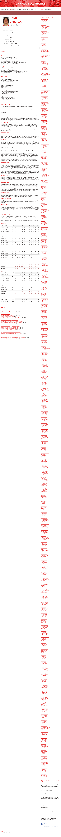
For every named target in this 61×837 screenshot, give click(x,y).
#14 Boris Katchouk (44, 354)
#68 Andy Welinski (44, 751)
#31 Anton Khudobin (44, 366)
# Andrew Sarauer (44, 628)
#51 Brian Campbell (44, 111)
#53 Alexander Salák (44, 623)
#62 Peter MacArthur (44, 429)
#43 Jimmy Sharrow (44, 649)
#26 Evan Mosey (43, 495)
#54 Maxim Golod (44, 258)
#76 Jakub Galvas (44, 242)
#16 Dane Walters (44, 742)
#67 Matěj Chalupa (44, 128)
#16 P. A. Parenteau (44, 546)
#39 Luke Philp (43, 565)
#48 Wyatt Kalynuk (44, 351)
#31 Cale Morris (43, 490)
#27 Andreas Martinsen (45, 451)
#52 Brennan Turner (44, 722)
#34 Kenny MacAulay (44, 430)
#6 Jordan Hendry (44, 295)
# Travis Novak (43, 522)
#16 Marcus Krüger (44, 378)
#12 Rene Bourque (44, 78)
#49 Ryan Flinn (43, 216)
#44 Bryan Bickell (44, 56)
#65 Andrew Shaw (44, 650)
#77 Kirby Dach (43, 152)
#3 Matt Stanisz (43, 681)
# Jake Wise (43, 764)
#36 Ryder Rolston (44, 604)
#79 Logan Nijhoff (44, 512)
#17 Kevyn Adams (44, 21)
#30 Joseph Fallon (44, 204)
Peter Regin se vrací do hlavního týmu (7, 323)
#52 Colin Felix (43, 207)
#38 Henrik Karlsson (44, 353)
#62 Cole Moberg (44, 485)
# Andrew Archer (44, 31)
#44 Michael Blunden (44, 63)
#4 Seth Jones (43, 343)
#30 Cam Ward (43, 744)
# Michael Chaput (44, 129)
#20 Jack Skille (43, 661)
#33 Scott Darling (44, 163)
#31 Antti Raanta (43, 581)
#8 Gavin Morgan (44, 488)
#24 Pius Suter (43, 696)
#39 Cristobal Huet (44, 317)
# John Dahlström (44, 156)
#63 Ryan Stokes (44, 690)
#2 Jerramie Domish (44, 182)
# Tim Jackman (43, 320)
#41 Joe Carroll (43, 124)
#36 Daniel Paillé (43, 539)
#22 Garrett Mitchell (44, 480)
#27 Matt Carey (43, 115)
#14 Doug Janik (43, 323)
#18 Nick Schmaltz (44, 634)
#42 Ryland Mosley (44, 497)
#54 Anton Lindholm (44, 420)
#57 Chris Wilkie (43, 757)
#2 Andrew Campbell (44, 110)
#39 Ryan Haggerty (44, 276)
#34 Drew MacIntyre (44, 433)
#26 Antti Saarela (44, 619)
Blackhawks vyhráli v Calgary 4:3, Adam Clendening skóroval (11, 321)
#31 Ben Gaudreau (44, 247)
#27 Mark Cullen (43, 147)
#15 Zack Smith (43, 667)
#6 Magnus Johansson (44, 329)
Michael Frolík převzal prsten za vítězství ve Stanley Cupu (11, 333)
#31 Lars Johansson (44, 328)
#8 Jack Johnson (44, 332)
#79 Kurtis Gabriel (44, 239)
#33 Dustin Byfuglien (44, 106)
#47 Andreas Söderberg (45, 670)
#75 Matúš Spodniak (44, 676)
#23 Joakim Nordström (45, 520)
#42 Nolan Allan (43, 25)
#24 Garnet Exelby (44, 200)
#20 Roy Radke (43, 586)
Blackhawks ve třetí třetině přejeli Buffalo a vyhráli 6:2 (10, 326)
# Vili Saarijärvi (43, 620)
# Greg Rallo (43, 587)
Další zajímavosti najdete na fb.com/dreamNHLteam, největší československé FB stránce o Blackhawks (50, 825)
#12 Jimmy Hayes (44, 288)
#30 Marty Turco (43, 721)
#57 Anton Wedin (44, 747)
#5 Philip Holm (43, 311)
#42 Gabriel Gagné (44, 240)
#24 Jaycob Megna (44, 476)
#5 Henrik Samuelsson (44, 626)
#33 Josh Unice (43, 724)
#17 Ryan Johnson (44, 336)
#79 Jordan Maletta (44, 438)
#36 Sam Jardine (44, 325)
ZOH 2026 (28, 9)
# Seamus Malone (44, 439)
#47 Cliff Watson (43, 745)
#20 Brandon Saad (44, 616)
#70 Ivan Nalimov (44, 506)
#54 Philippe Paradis (44, 545)
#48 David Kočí (43, 372)
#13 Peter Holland (44, 310)
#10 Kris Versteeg (44, 733)
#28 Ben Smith (43, 664)
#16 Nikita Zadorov (44, 771)
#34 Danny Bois (43, 66)
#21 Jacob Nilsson (44, 515)
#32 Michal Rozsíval (44, 609)
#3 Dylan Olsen (43, 533)
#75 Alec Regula (43, 595)
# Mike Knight (43, 370)
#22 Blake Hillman (44, 301)
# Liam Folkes (43, 219)
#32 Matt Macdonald (44, 431)
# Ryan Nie (42, 508)
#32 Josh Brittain (44, 88)
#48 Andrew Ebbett (44, 189)
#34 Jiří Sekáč (43, 645)
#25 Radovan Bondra (44, 69)
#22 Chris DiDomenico (44, 180)
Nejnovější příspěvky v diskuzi (50, 781)
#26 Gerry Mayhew (44, 459)
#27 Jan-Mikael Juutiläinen (45, 348)
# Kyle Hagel (43, 275)
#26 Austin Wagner (44, 739)
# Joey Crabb (43, 142)
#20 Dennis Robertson (44, 602)
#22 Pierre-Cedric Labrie (45, 390)
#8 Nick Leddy (43, 408)
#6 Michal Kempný (44, 360)
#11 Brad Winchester (44, 760)
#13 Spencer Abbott (44, 19)
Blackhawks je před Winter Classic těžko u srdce (9, 318)
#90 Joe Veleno (43, 730)
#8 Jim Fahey (43, 203)
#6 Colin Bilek (43, 57)
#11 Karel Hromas (44, 316)
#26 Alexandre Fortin (44, 227)
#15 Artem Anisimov (44, 27)
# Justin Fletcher (44, 211)
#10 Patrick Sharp (44, 647)
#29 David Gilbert (44, 250)
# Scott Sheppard (44, 653)
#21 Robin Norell (43, 521)
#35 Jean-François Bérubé (45, 55)
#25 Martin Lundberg (44, 424)
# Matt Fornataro (44, 223)
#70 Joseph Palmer (44, 542)
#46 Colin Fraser (43, 233)
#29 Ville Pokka (43, 572)
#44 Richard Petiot (44, 559)
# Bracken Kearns (44, 355)
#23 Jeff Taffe (43, 700)
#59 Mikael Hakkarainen (45, 277)
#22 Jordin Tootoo (44, 716)
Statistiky (10, 48)
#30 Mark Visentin (44, 734)
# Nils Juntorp (43, 346)
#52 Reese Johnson (44, 335)
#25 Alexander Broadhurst (45, 90)
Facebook (24, 9)
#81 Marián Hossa (44, 313)
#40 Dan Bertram (44, 54)
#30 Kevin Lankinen (44, 400)
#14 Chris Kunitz (43, 384)
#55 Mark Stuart (43, 693)
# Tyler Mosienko (44, 496)
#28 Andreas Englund (44, 194)
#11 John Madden (44, 435)
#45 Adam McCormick (44, 465)
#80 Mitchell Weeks (44, 748)
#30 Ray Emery (43, 193)
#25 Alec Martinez (44, 450)
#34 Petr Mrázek (43, 502)
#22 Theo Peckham (44, 548)
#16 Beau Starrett (44, 684)
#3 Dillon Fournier (44, 230)
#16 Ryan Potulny (44, 573)
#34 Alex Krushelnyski (44, 379)
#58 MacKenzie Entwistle (45, 195)
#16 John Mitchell (44, 483)
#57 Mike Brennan (44, 82)
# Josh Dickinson (44, 179)
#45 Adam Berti (43, 52)
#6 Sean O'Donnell (44, 525)
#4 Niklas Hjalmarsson (44, 304)
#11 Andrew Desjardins (45, 175)
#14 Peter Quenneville (45, 579)
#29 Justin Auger (44, 35)
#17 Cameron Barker (44, 40)
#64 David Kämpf (44, 352)
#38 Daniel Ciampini (44, 134)
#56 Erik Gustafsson (44, 271)
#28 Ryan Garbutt (44, 243)
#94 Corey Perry (43, 556)
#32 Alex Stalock (43, 680)
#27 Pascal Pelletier (44, 550)
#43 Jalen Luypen (44, 425)
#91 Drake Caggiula (44, 108)
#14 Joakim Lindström (44, 421)
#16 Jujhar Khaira (44, 365)
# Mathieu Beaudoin (44, 50)
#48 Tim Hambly (43, 280)
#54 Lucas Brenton (44, 86)
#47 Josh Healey (43, 290)
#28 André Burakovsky (45, 103)
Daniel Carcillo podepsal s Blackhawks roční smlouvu (10, 328)
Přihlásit (42, 9)
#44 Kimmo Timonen (44, 709)
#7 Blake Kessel (43, 363)
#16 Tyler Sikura (43, 657)
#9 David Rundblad (44, 610)
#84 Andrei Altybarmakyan (45, 26)
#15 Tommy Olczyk (44, 528)
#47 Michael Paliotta (44, 540)
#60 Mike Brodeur (44, 92)
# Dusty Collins (43, 138)
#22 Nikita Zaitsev (44, 774)
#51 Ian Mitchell (43, 482)
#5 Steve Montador (44, 486)
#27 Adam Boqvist (44, 72)
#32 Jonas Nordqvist (44, 519)
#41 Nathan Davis (44, 167)
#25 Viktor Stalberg (44, 679)
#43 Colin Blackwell (44, 62)
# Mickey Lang (43, 396)
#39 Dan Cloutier (43, 136)
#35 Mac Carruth (43, 126)
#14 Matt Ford (43, 222)
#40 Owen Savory (44, 631)
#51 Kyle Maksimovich (44, 437)
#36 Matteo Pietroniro (44, 566)
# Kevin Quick (43, 580)
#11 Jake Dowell (43, 183)
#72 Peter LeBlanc (44, 407)
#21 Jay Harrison (44, 283)
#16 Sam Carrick (43, 122)
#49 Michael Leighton (44, 414)
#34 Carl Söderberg (44, 672)
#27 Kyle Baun (43, 46)
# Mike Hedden (43, 292)
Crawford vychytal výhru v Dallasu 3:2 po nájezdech (10, 327)
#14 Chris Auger (43, 34)
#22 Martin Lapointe (44, 401)
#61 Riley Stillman (44, 687)
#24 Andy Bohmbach (44, 64)
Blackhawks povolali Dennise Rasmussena (8, 315)
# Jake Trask (43, 718)
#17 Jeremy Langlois (44, 399)
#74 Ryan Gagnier (44, 241)
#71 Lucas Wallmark (44, 741)
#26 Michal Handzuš (44, 281)
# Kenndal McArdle (44, 461)
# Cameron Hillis (43, 300)
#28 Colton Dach (43, 151)
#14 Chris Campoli (44, 112)
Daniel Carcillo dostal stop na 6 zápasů (7, 316)
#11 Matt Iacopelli (44, 319)
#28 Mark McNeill (44, 474)
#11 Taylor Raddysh (44, 584)
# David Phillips (43, 561)
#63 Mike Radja (43, 585)
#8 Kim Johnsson (44, 338)
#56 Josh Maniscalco (44, 441)
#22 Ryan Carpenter (44, 121)
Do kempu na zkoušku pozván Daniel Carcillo (8, 329)
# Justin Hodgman (44, 306)
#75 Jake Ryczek (44, 615)
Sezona (29, 48)
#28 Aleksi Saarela (44, 617)
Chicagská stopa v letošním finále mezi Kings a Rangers (10, 332)
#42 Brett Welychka (44, 753)
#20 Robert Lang (43, 397)
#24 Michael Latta (44, 402)
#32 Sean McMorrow (44, 473)
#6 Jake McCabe (43, 462)
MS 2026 (32, 9)
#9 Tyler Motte (43, 498)
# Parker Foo (43, 221)
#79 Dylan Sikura (43, 656)
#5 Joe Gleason (43, 254)
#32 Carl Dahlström (44, 155)
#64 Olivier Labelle (44, 389)
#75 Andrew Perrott (44, 555)
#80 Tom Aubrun (43, 33)
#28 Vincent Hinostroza (45, 302)
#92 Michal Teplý (43, 704)
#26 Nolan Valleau (44, 726)
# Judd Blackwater (44, 61)
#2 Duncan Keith (43, 357)
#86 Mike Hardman (44, 282)
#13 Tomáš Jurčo (44, 347)
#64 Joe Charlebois (44, 130)
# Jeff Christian (43, 132)
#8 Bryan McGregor (44, 468)
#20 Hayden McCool (44, 464)
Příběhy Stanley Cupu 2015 (5, 314)
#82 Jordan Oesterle (44, 527)
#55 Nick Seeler (43, 643)
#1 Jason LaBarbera (44, 388)
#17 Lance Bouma (44, 76)
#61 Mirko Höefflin (44, 307)
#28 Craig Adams (44, 20)
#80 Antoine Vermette (44, 732)
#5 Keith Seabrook (44, 641)
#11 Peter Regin (43, 593)
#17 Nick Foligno (43, 218)
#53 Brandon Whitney (44, 754)
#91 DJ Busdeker (44, 105)
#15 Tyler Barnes (44, 42)
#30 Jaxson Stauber (44, 685)
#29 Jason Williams (44, 758)
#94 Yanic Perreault (44, 554)
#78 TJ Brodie (43, 93)
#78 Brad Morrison (44, 491)
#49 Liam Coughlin (44, 141)
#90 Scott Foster (44, 229)
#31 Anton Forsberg (44, 224)
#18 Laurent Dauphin (44, 164)
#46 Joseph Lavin (44, 403)
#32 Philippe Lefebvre (44, 411)
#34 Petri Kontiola (44, 375)
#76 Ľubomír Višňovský (45, 736)
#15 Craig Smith (43, 666)
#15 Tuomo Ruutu (44, 613)
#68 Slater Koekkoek (44, 373)
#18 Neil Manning (44, 443)
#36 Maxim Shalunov (44, 646)
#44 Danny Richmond (44, 601)
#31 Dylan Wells (43, 752)
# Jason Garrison (44, 245)
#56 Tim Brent (43, 85)
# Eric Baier (43, 38)
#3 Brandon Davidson (44, 165)
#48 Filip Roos (43, 605)
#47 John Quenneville (44, 578)
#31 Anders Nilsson (44, 514)
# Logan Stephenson (44, 686)
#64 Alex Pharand (44, 560)
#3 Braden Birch (43, 58)
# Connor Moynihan (44, 501)
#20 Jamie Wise (43, 765)
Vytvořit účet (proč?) (47, 9)
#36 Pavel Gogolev (44, 257)
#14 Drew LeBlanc (44, 406)
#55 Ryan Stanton (44, 682)
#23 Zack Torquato (44, 717)
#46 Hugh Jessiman (44, 326)
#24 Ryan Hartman (44, 284)
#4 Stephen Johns (44, 330)
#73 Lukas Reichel (44, 596)
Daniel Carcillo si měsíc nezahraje (6, 324)
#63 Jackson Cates (44, 127)
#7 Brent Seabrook (44, 640)
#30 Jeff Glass (43, 253)
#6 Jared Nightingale (44, 510)
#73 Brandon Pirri (44, 569)
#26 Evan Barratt (43, 43)
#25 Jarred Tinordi (44, 710)
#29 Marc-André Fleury (45, 213)
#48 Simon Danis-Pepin (45, 159)
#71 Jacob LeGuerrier (44, 412)
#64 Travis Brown (44, 100)
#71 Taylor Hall (43, 278)
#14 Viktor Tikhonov (44, 708)
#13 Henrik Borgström (44, 73)
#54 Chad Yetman (44, 768)
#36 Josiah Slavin (44, 663)
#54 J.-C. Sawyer (43, 632)
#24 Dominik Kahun (44, 349)
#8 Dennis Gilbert (44, 251)
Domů (2, 9)
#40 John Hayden (44, 287)
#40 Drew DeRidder (44, 174)
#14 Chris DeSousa (44, 176)
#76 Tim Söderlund (44, 673)
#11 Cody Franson (44, 231)
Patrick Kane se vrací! (44, 782)
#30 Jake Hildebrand (44, 299)
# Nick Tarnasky (43, 703)
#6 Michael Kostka (44, 377)
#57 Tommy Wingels (44, 762)
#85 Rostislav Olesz (44, 530)
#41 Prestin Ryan (44, 614)
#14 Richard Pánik (44, 544)
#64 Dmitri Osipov (44, 534)
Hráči (11, 9)
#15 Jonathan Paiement (45, 538)
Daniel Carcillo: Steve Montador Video (7, 338)
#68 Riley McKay (43, 470)
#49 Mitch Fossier (44, 228)
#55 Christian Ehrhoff (44, 191)
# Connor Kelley (43, 359)
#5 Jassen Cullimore (44, 149)
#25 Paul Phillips (43, 563)
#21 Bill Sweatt (43, 699)
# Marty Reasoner (44, 592)
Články (4, 9)
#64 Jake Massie (44, 454)
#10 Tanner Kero (43, 361)
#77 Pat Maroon (43, 447)
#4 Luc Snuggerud (44, 669)
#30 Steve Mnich (43, 484)
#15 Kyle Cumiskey (44, 150)
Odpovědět (58, 784)
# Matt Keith (43, 358)
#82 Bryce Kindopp (44, 367)
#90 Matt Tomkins (44, 715)
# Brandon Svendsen (44, 698)
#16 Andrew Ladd (44, 391)
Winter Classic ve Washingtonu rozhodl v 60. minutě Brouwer (11, 317)
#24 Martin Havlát (44, 286)
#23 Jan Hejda (43, 293)
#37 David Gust (43, 270)
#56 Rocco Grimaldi (44, 268)
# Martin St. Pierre (44, 678)
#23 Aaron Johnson (44, 331)
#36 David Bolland (44, 67)
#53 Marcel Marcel (44, 444)
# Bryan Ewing (43, 199)
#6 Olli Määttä (43, 427)
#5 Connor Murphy (44, 504)
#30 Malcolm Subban (44, 694)
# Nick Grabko (43, 262)
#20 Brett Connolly (44, 140)
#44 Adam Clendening (44, 135)
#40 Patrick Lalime (44, 394)
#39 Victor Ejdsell (44, 192)
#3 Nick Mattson (43, 455)
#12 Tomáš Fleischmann (45, 210)
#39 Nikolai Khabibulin (44, 364)
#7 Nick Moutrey (43, 500)
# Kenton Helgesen (44, 294)
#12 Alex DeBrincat (44, 169)
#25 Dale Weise (43, 750)
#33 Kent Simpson (44, 658)
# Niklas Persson (44, 557)
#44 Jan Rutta (43, 611)
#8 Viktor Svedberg (44, 697)
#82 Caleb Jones (44, 341)
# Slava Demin (43, 173)
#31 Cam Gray (43, 264)
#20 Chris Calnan (43, 109)
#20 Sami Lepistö (44, 417)
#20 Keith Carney (44, 120)
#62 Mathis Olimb (44, 531)
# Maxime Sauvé (43, 629)
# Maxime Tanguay (44, 702)
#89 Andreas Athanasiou (45, 32)
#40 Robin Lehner (44, 413)
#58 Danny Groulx (44, 269)
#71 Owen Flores (44, 217)
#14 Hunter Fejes (44, 206)
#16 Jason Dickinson (44, 177)
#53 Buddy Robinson (44, 603)
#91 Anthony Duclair (44, 187)
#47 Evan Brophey (44, 97)
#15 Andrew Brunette (44, 102)
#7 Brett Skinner (43, 662)
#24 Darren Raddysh (44, 583)
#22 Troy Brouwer (44, 99)
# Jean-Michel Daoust (44, 162)
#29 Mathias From (44, 237)
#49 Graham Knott (44, 371)
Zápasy (8, 9)
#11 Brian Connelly (44, 139)
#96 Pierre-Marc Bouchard (45, 74)
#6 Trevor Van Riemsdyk (45, 728)
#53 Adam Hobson (44, 305)
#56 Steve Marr (43, 448)
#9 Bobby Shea (43, 651)
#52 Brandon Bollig (44, 68)
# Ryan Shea (43, 652)
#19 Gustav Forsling (44, 225)
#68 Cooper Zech (44, 776)
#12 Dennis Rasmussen (45, 590)
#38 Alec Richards (44, 598)
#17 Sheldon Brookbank (45, 94)
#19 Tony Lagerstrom (44, 393)
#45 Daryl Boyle (43, 80)
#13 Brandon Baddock (44, 37)
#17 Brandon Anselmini (45, 28)
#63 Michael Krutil (44, 381)
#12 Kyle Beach (43, 48)
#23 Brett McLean (44, 472)
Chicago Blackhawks (30, 3)
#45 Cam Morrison (44, 494)
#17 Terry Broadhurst (44, 91)
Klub (17, 9)
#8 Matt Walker (43, 740)
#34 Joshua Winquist (44, 763)
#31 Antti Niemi (43, 509)
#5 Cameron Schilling (44, 633)
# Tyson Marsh (43, 449)
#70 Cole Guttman (44, 272)
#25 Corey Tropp (44, 720)
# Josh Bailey (43, 39)
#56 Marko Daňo (43, 161)
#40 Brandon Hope (44, 312)
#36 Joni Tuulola (43, 723)
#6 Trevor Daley (43, 157)
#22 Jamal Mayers (44, 458)
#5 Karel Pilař (43, 567)
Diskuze (20, 9)
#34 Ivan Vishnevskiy (44, 735)
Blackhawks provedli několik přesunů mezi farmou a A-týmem (11, 322)
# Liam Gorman (43, 259)
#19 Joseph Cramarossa (45, 144)
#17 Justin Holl (43, 308)
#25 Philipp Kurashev (44, 385)
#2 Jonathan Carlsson (44, 117)
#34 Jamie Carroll (44, 123)
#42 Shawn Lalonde (44, 395)
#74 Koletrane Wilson (44, 759)
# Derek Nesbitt (43, 507)
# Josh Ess (42, 198)
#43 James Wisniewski (45, 767)
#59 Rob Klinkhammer (44, 369)
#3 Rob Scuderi (43, 639)
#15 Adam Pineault (44, 568)
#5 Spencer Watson (44, 746)
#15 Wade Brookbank (44, 96)
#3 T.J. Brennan (43, 84)
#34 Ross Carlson (44, 116)
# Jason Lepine (43, 415)
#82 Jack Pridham (44, 577)
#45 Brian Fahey (43, 201)
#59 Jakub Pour (43, 574)
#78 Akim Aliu (43, 23)
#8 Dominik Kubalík (44, 383)
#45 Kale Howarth (44, 314)
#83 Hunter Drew (44, 185)
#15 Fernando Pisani (44, 571)
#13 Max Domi (43, 181)
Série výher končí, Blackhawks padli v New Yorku (9, 320)
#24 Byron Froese (44, 235)
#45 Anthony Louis (44, 423)
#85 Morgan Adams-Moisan (45, 22)
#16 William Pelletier (44, 551)
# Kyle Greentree (44, 266)
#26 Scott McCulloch (44, 467)
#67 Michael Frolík (44, 236)
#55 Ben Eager (43, 188)
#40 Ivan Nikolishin (44, 513)
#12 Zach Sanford (44, 627)
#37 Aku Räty (43, 591)
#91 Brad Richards (44, 599)
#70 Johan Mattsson (44, 456)
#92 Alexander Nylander (45, 524)
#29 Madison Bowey (44, 79)
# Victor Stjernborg (44, 688)
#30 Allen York (43, 769)
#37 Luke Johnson (44, 334)
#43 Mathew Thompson (45, 706)
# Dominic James (44, 322)
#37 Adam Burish (44, 104)
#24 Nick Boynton (44, 81)
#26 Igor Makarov (44, 436)
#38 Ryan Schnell (44, 635)
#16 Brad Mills (43, 478)
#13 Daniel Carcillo (44, 114)
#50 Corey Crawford (44, 145)
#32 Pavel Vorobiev (44, 738)
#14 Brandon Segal (44, 644)
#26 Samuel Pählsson (44, 537)
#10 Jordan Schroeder (45, 637)
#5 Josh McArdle (44, 460)
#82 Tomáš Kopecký (44, 376)
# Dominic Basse (43, 45)
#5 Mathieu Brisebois (44, 87)
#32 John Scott (43, 638)
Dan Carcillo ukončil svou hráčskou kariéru (8, 311)
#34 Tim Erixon (43, 197)
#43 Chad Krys (43, 382)
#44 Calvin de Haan (44, 168)
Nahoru (2, 831)
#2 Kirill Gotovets (44, 260)
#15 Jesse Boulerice (44, 75)
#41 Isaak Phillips (44, 562)
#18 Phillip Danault (44, 158)
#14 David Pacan (43, 536)
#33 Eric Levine (43, 418)
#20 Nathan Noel (43, 516)
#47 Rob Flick (43, 215)
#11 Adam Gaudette (44, 246)
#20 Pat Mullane (43, 503)
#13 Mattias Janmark (44, 324)
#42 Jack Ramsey (44, 589)
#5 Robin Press (43, 575)
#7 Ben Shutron (43, 655)
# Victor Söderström (44, 674)
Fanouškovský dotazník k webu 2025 (30, 13)
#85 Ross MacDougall (44, 432)
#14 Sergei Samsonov (44, 625)
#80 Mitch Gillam (43, 252)
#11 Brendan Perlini (44, 552)
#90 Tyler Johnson (44, 337)
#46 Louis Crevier (44, 146)
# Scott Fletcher (43, 212)
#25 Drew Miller (43, 477)
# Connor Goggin (44, 256)
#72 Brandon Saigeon (44, 622)
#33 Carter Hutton (44, 318)
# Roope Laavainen (44, 387)
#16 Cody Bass (43, 44)
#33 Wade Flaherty (44, 209)
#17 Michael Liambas (44, 419)
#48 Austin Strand (44, 691)
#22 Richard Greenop (44, 265)
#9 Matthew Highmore (44, 298)
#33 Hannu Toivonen (44, 714)
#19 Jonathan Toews (44, 712)
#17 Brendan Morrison (44, 492)
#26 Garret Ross (43, 607)
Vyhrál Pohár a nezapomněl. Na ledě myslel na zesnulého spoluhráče (13, 337)
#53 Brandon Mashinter (45, 453)
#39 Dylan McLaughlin (44, 471)
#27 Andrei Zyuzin (44, 777)
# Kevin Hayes (43, 289)
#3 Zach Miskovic (44, 479)
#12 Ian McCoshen (44, 466)
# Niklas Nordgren (44, 518)
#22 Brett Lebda (43, 405)
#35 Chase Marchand (44, 445)
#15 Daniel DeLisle (44, 171)
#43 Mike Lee (43, 409)
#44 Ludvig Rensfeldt (44, 597)
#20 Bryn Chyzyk (43, 133)
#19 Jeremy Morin (44, 489)
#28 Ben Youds (43, 770)
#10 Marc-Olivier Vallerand (45, 727)
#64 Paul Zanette (44, 775)
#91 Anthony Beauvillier (45, 51)
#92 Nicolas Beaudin (44, 49)
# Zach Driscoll (43, 186)
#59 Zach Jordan (44, 344)
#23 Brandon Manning (44, 442)
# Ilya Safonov (43, 621)
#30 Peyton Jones (44, 342)
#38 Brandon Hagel (44, 274)
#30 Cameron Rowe (44, 608)
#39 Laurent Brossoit (44, 98)
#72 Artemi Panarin (44, 543)
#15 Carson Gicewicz (44, 248)
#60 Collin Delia (43, 170)
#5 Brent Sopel (43, 675)
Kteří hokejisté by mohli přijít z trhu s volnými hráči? (10, 330)
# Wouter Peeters (44, 549)
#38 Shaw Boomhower (45, 70)
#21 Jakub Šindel (44, 659)
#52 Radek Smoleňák (44, 668)
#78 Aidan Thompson (44, 705)
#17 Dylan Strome (44, 692)
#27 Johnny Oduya (44, 526)
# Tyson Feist (43, 205)
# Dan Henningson (44, 296)
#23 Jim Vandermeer (44, 729)
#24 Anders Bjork (44, 60)
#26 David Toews (44, 711)
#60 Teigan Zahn (43, 773)
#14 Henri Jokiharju (44, 340)
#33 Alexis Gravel (44, 263)
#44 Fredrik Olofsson (44, 532)
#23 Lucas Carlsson (44, 118)
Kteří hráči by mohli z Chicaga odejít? (7, 312)
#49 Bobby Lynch (44, 426)
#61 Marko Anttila (44, 29)
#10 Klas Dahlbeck (44, 153)
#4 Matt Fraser (43, 234)
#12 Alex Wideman (44, 756)
